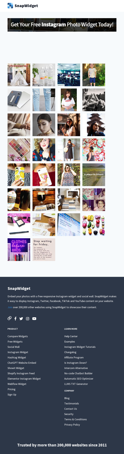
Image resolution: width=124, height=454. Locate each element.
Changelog (70, 352)
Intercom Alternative (76, 368)
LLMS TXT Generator (76, 384)
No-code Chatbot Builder (78, 373)
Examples (69, 341)
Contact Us (70, 408)
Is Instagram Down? (75, 362)
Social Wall (14, 347)
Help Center (71, 336)
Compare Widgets (18, 336)
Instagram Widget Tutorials (80, 347)
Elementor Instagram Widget (24, 378)
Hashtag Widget (17, 357)
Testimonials (71, 403)
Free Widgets (15, 341)
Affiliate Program (74, 357)
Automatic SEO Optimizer (78, 378)
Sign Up (12, 394)
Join (10, 307)
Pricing (11, 389)
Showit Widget (16, 368)
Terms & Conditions (75, 419)
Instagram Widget (18, 352)
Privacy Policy (72, 424)
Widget (26, 5)
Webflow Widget (17, 384)
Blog (67, 398)
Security (68, 414)
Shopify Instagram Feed (21, 373)
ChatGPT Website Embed (22, 362)
